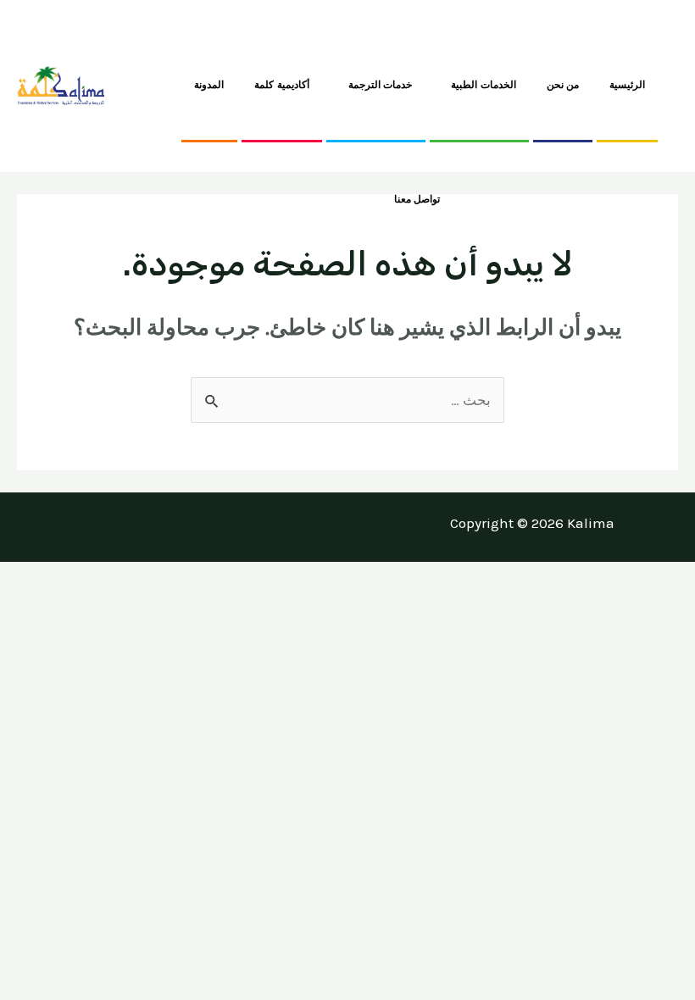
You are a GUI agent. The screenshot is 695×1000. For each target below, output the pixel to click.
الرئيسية (627, 85)
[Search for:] (347, 400)
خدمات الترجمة (380, 85)
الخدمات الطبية (483, 85)
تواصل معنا (417, 199)
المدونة (209, 85)
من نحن (563, 85)
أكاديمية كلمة (281, 85)
